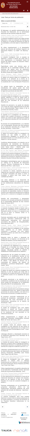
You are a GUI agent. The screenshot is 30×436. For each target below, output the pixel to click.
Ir (27, 23)
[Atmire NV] (25, 414)
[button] (23, 10)
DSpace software (8, 413)
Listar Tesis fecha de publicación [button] (10, 13)
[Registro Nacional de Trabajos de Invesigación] (20, 430)
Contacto (3, 417)
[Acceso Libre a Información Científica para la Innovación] (6, 430)
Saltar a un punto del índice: (8, 21)
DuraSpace (4, 416)
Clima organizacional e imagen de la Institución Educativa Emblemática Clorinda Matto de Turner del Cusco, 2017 (15, 318)
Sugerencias (9, 417)
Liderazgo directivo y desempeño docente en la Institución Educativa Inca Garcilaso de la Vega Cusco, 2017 (15, 335)
